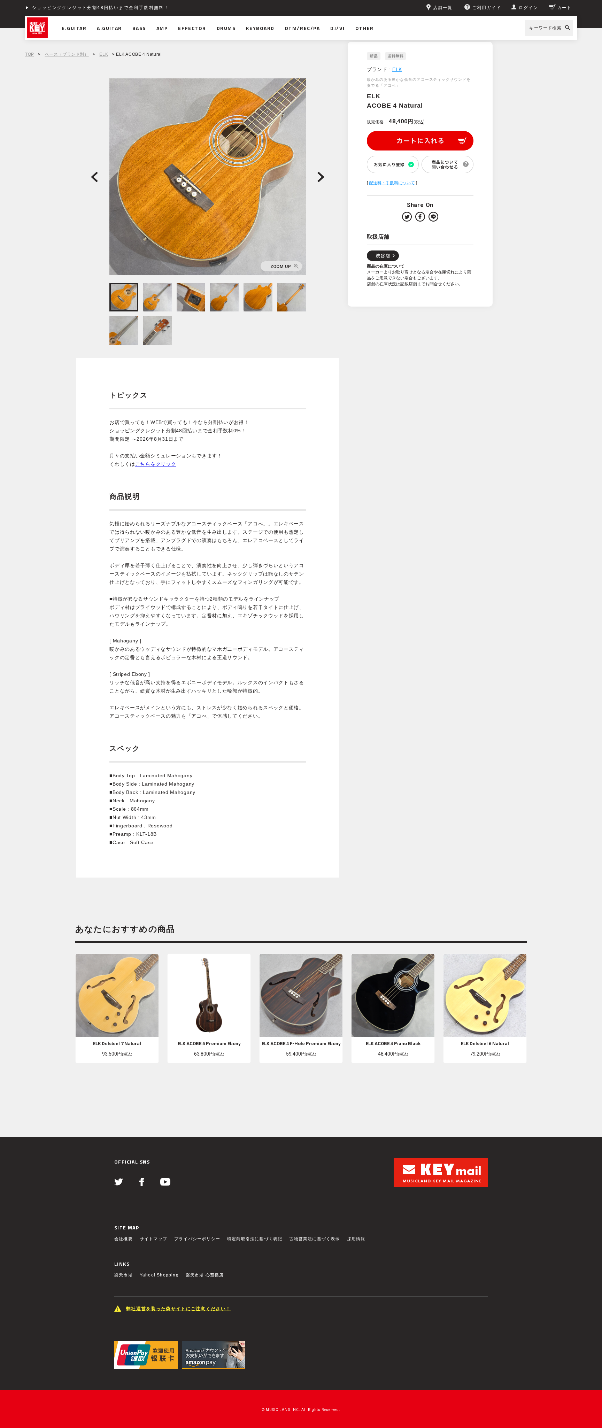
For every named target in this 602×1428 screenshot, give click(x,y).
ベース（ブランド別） (67, 54)
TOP (29, 54)
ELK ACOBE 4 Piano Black (393, 1043)
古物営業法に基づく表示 (314, 1238)
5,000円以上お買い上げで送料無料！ (74, 7)
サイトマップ (153, 1238)
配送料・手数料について (392, 183)
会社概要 (123, 1238)
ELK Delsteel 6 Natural (485, 1043)
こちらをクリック (155, 464)
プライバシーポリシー (197, 1238)
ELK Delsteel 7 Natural (117, 1043)
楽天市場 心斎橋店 (205, 1275)
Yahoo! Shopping (159, 1275)
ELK (103, 54)
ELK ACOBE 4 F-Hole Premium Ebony (301, 1043)
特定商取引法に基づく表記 (254, 1238)
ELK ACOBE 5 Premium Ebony (209, 1043)
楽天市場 (123, 1275)
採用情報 (356, 1238)
